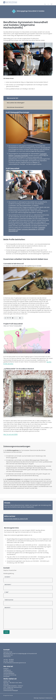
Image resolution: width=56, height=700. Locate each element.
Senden (6, 632)
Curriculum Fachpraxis (21, 155)
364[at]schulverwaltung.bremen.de (16, 663)
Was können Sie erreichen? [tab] (15, 107)
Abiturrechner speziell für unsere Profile (16, 519)
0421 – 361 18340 (9, 659)
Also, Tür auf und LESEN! (10, 434)
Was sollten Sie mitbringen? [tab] (15, 103)
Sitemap (36, 698)
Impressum (42, 698)
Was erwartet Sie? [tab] (12, 98)
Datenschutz (49, 698)
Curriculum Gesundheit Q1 (29, 229)
